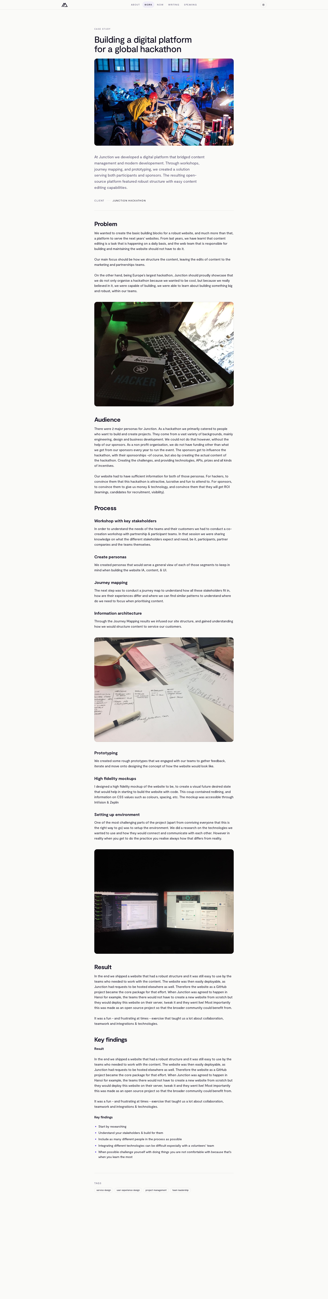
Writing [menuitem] (173, 4)
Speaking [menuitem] (190, 4)
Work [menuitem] (148, 4)
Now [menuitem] (160, 4)
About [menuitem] (135, 4)
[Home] (65, 5)
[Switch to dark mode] (263, 5)
